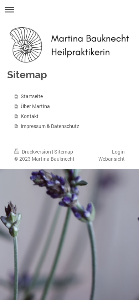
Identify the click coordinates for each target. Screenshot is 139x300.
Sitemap (63, 151)
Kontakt (29, 116)
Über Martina (35, 106)
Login (118, 151)
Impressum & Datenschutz (50, 126)
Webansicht (111, 158)
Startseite (32, 96)
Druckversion (36, 151)
